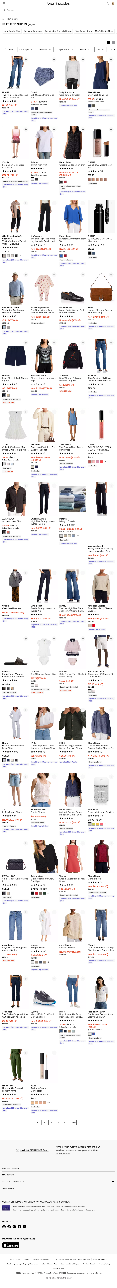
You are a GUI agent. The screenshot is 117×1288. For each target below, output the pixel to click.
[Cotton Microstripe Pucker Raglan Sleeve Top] (101, 723)
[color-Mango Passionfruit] (97, 824)
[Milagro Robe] (44, 925)
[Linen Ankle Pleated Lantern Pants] (15, 1066)
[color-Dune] (44, 962)
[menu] (4, 3)
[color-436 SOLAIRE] (101, 461)
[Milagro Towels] (72, 499)
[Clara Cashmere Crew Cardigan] (44, 856)
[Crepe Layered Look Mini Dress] (72, 856)
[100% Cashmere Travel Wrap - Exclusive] (15, 216)
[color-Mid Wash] (61, 1031)
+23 (77, 536)
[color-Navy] (36, 108)
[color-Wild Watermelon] (101, 824)
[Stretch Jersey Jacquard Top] (44, 356)
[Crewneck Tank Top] (101, 72)
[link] (15, 103)
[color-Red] (65, 255)
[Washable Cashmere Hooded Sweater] (15, 288)
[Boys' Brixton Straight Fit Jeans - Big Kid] (15, 925)
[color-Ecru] (32, 467)
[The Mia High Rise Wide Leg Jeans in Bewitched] (44, 216)
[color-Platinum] (36, 962)
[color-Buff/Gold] (8, 893)
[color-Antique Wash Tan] (69, 1031)
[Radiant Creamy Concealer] (44, 1066)
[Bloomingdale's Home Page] (59, 3)
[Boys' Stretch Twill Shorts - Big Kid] (15, 356)
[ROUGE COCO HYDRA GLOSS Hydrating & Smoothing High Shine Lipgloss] (101, 425)
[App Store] (10, 1245)
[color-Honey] (40, 1102)
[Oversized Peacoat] (15, 586)
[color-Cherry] (36, 893)
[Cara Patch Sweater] (72, 72)
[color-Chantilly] (32, 1102)
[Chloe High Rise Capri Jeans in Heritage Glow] (44, 723)
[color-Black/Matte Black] (4, 893)
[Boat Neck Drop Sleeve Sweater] (101, 586)
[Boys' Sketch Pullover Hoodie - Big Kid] (72, 356)
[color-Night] (40, 962)
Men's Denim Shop (104, 31)
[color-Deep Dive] (89, 105)
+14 (20, 256)
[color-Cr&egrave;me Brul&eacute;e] (44, 1102)
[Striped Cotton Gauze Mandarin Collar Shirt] (72, 790)
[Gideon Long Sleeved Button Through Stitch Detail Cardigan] (72, 723)
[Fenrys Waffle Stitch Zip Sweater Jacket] (44, 425)
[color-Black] (36, 179)
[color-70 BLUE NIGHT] (93, 253)
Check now (90, 1210)
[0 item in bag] (113, 3)
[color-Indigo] (65, 1031)
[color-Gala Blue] (93, 1034)
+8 (105, 462)
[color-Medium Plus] (105, 179)
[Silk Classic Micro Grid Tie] (44, 72)
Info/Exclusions (63, 1153)
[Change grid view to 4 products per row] (108, 42)
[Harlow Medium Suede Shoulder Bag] (101, 288)
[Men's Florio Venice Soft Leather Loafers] (72, 288)
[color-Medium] (101, 179)
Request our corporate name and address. (84, 1273)
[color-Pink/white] (8, 464)
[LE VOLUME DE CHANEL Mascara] (101, 216)
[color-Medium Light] (97, 179)
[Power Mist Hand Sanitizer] (101, 790)
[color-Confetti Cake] (89, 824)
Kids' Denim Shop (83, 31)
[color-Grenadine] (65, 182)
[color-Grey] (8, 327)
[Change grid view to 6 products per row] (113, 42)
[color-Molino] (4, 532)
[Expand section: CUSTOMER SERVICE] (58, 1168)
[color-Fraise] (93, 625)
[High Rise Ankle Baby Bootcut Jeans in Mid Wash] (72, 992)
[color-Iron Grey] (8, 688)
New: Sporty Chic (12, 31)
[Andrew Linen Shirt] (15, 499)
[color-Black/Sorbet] (16, 760)
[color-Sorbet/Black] (12, 760)
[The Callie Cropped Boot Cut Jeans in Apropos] (15, 992)
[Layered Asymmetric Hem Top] (72, 216)
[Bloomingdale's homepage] (4, 19)
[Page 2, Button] (79, 1122)
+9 (105, 824)
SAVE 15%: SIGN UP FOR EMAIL (34, 1150)
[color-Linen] (65, 535)
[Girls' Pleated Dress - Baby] (44, 652)
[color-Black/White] (61, 182)
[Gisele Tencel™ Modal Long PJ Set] (15, 723)
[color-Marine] (4, 395)
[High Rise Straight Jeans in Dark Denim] (44, 499)
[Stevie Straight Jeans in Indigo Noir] (44, 586)
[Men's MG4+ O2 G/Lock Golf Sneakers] (44, 992)
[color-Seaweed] (93, 105)
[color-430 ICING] (93, 461)
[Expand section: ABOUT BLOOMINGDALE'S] (58, 1181)
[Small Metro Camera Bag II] (15, 856)
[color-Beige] (12, 688)
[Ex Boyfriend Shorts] (15, 790)
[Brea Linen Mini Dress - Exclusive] (15, 142)
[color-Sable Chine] (89, 625)
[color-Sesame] (4, 255)
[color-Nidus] (36, 685)
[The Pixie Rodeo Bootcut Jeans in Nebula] (15, 72)
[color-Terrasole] (8, 532)
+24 (48, 1103)
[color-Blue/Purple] (12, 464)
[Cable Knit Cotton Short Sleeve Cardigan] (101, 992)
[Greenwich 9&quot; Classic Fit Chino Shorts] (101, 652)
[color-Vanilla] (36, 1102)
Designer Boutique (33, 31)
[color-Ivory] (8, 255)
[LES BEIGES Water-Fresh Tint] (101, 142)
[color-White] (32, 179)
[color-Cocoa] (40, 893)
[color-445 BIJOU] (89, 461)
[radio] (33, 108)
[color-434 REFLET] (97, 461)
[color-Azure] (73, 535)
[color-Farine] (32, 685)
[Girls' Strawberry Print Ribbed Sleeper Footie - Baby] (44, 288)
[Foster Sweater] (72, 925)
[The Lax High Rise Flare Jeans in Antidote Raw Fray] (72, 586)
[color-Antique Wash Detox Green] (73, 1031)
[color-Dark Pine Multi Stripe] (44, 893)
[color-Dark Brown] (4, 688)
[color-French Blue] (61, 255)
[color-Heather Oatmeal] (12, 255)
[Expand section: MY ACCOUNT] (58, 1175)
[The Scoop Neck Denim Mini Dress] (72, 425)
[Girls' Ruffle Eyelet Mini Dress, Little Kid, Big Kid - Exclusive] (15, 425)
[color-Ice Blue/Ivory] (4, 760)
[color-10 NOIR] (89, 253)
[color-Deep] (89, 179)
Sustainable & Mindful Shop (58, 31)
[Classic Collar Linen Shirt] (72, 142)
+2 (20, 760)
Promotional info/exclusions (72, 1210)
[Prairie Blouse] (44, 790)
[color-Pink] (93, 691)
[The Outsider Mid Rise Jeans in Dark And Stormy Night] (101, 356)
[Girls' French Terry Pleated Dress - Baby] (72, 652)
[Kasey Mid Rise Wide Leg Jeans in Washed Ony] (101, 512)
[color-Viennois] (8, 395)
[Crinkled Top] (101, 856)
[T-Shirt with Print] (44, 142)
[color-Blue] (32, 108)
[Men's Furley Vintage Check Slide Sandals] (15, 652)
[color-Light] (93, 179)
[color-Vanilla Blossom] (93, 824)
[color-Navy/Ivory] (8, 760)
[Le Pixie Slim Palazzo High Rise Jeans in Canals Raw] (101, 925)
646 (74, 1122)
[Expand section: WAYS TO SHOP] (58, 1188)
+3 (48, 893)
